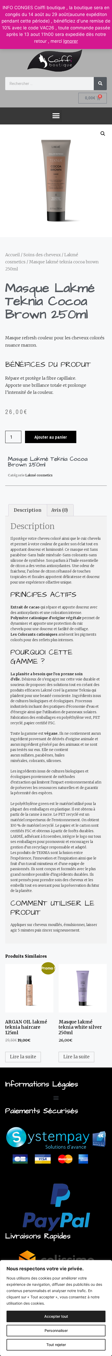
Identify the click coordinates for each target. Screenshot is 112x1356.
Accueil (12, 254)
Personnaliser (56, 1330)
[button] (56, 116)
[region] (56, 1308)
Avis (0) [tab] (59, 510)
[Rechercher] (100, 83)
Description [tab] (27, 510)
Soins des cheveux (42, 254)
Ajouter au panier (50, 437)
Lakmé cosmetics (39, 475)
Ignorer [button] (70, 41)
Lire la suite (23, 1057)
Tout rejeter (56, 1344)
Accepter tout (56, 1316)
